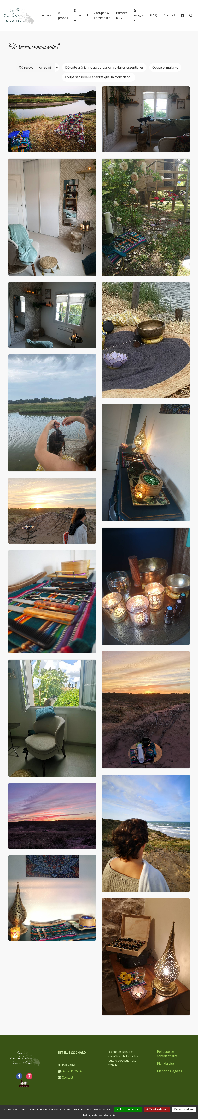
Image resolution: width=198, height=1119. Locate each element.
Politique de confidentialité (167, 1054)
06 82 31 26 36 (71, 1071)
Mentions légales (169, 1071)
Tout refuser (158, 1109)
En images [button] (138, 13)
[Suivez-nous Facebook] (19, 1076)
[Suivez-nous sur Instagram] (29, 1076)
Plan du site (165, 1063)
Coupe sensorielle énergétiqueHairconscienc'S (98, 77)
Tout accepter (129, 1109)
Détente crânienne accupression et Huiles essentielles (104, 67)
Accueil (47, 15)
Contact (169, 15)
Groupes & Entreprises (102, 15)
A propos (63, 15)
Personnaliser (184, 1109)
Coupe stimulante (165, 67)
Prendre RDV (122, 15)
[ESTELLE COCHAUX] (18, 15)
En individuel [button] (81, 13)
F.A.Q (154, 15)
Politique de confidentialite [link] (99, 1115)
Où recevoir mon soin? (35, 67)
